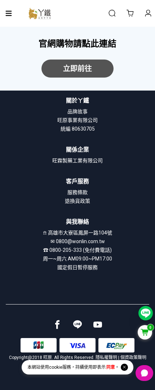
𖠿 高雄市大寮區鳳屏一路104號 (77, 233)
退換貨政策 (77, 201)
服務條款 (77, 192)
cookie (55, 367)
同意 (110, 367)
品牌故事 (77, 111)
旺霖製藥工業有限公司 (77, 160)
